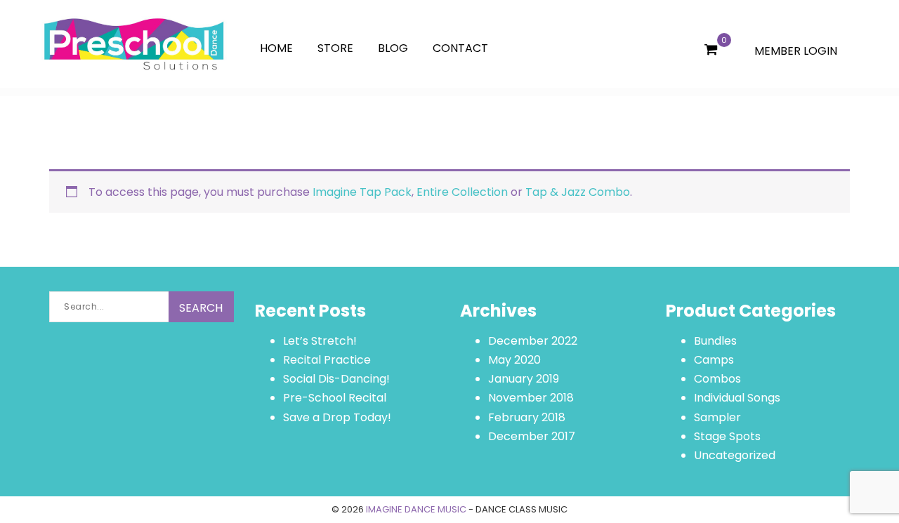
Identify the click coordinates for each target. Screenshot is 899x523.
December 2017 (531, 436)
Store (335, 48)
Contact (460, 48)
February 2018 (526, 417)
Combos (717, 379)
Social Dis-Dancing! (336, 379)
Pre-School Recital (334, 398)
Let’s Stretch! (320, 341)
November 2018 (531, 398)
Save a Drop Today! (337, 417)
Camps (714, 360)
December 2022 (532, 341)
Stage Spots (727, 436)
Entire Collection (462, 192)
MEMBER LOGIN (795, 51)
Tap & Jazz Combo (577, 192)
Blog (393, 48)
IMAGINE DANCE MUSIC (416, 509)
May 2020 (514, 360)
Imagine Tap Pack (362, 192)
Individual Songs (737, 398)
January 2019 (523, 379)
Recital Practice (327, 360)
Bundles (715, 341)
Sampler (717, 417)
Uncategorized (734, 455)
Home (276, 48)
